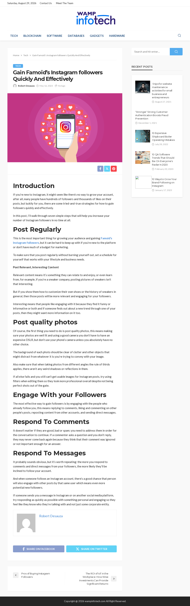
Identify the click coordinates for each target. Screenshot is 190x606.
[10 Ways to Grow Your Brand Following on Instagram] (143, 182)
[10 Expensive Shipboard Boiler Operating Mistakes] (142, 136)
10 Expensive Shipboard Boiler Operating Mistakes (163, 136)
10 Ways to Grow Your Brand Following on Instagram (164, 182)
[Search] (179, 35)
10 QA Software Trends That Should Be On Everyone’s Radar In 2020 (163, 159)
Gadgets (97, 35)
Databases (76, 35)
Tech (14, 35)
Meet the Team (64, 3)
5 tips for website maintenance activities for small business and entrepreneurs (162, 90)
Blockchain (32, 35)
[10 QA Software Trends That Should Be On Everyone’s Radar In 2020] (142, 157)
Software (54, 35)
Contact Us (46, 3)
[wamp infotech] (95, 18)
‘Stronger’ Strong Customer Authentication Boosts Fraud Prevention (151, 115)
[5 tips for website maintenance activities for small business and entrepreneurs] (142, 87)
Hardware (117, 35)
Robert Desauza (26, 85)
